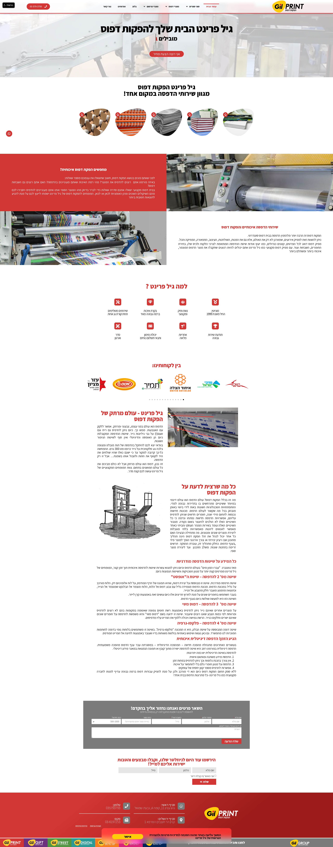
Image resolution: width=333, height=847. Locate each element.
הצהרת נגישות (95, 825)
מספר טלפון (206, 717)
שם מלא (238, 717)
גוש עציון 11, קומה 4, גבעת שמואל (155, 806)
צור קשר (107, 6)
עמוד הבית (211, 6)
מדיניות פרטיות (81, 825)
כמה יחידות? (116, 717)
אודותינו (122, 6)
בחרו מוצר (147, 717)
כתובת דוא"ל (176, 717)
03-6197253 (112, 820)
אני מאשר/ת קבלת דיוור (202, 776)
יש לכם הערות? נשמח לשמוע (230, 726)
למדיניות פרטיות (170, 835)
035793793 (113, 808)
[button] (183, 399)
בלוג (134, 6)
